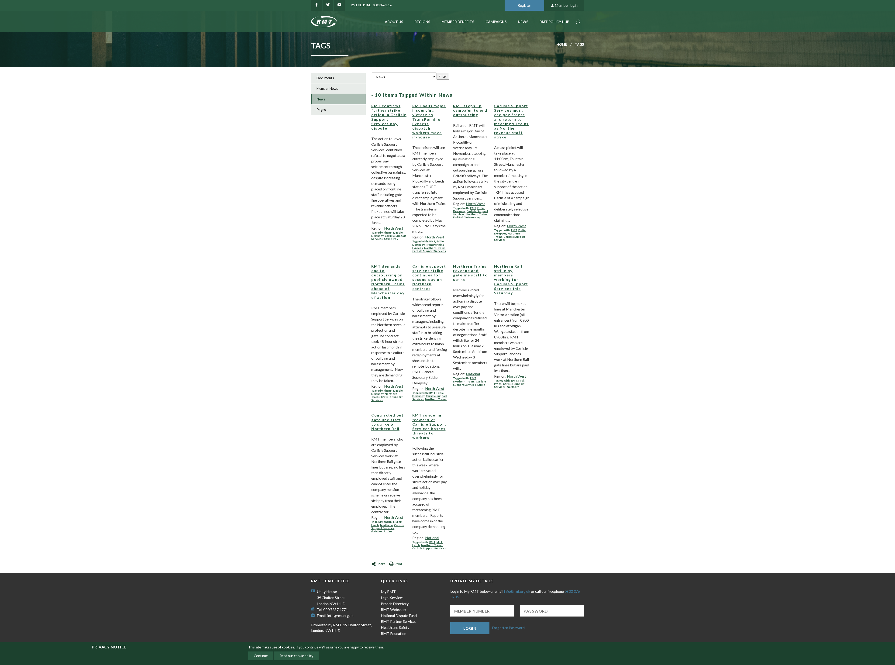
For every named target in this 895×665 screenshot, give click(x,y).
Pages (321, 110)
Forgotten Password (508, 627)
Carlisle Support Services (429, 250)
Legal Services (392, 597)
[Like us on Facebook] (316, 5)
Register (524, 5)
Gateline (377, 531)
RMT (391, 232)
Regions (422, 22)
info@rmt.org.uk (340, 615)
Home (562, 44)
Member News (327, 88)
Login (469, 628)
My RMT (388, 591)
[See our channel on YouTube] (339, 5)
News (523, 22)
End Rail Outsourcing (467, 217)
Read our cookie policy (296, 656)
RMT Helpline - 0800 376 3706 (371, 5)
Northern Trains (435, 247)
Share (381, 564)
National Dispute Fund (399, 615)
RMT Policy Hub (554, 22)
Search (578, 22)
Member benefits (457, 22)
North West (393, 228)
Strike (388, 238)
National (473, 374)
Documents (325, 78)
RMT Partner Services (398, 621)
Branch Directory (395, 603)
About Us (394, 22)
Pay (395, 238)
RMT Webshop (393, 609)
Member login (566, 5)
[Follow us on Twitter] (328, 5)
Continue (261, 656)
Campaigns (496, 22)
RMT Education (393, 633)
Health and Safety (395, 627)
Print (398, 564)
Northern (513, 386)
